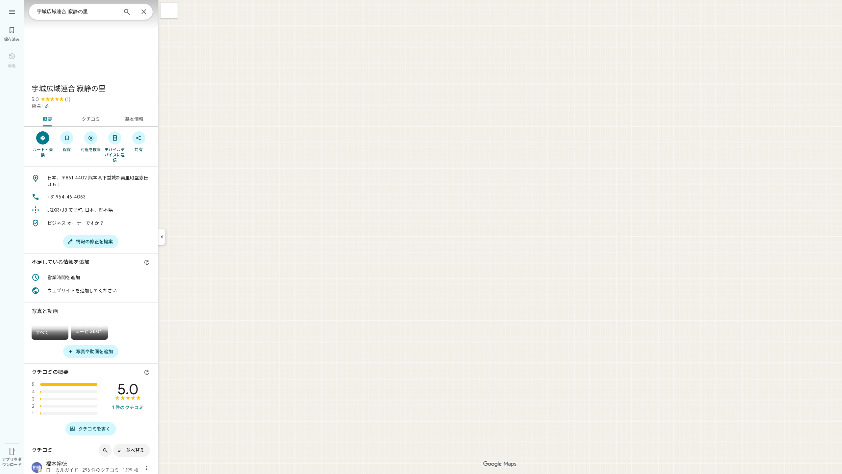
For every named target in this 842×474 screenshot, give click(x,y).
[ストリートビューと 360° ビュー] (89, 331)
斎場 (36, 106)
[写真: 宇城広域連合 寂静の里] (91, 39)
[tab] (46, 118)
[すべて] (50, 331)
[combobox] (77, 11)
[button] (166, 10)
